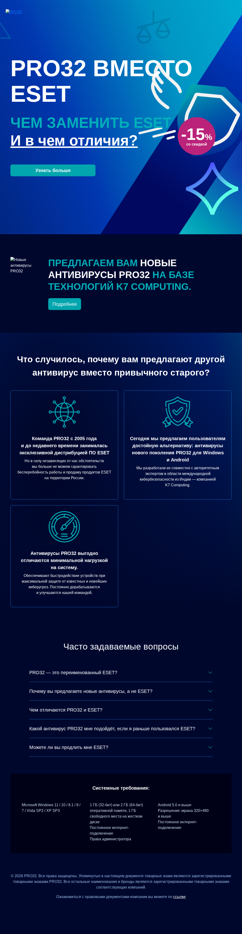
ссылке (179, 897)
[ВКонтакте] (115, 907)
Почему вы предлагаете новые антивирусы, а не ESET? (90, 691)
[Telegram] (138, 907)
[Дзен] (104, 907)
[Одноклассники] (127, 907)
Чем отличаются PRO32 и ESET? (65, 710)
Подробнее (64, 304)
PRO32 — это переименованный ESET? (73, 672)
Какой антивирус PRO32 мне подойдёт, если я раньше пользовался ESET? (112, 728)
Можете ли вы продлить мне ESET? (68, 747)
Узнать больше (53, 170)
